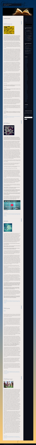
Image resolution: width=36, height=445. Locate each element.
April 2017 (26, 66)
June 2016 (26, 72)
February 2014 (26, 94)
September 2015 (26, 79)
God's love (14, 116)
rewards (15, 301)
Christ (5, 116)
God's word (16, 116)
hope (6, 214)
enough (15, 436)
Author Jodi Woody (7, 4)
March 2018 (26, 58)
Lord (10, 214)
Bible (5, 213)
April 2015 (26, 83)
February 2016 (26, 75)
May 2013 (26, 101)
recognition (14, 301)
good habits (18, 116)
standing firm (18, 214)
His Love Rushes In (26, 36)
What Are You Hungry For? (27, 33)
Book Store (26, 18)
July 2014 (26, 90)
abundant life (6, 436)
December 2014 (26, 86)
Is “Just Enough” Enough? (8, 379)
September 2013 (26, 98)
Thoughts (6, 115)
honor (7, 301)
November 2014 (26, 87)
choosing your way (7, 371)
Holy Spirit (4, 214)
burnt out (5, 75)
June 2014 (26, 91)
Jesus (7, 214)
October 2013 (26, 97)
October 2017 (26, 61)
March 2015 (26, 84)
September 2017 (26, 62)
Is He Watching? (27, 47)
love (11, 214)
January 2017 (26, 68)
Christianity (7, 116)
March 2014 (26, 93)
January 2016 (26, 76)
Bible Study (12, 436)
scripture (15, 214)
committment (9, 213)
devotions (11, 116)
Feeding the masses (17, 436)
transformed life (5, 302)
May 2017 (26, 65)
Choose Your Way (7, 308)
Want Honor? (6, 221)
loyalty (12, 214)
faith (12, 116)
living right (9, 214)
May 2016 (26, 73)
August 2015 (26, 80)
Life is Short (26, 37)
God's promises (16, 213)
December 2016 (26, 69)
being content (8, 436)
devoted (9, 116)
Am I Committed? (7, 123)
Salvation (14, 214)
